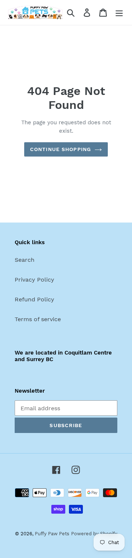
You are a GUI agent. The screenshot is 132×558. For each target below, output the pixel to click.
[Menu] (119, 12)
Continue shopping (60, 149)
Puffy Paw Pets (52, 533)
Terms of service (38, 319)
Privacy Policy (34, 279)
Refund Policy (34, 299)
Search (24, 259)
